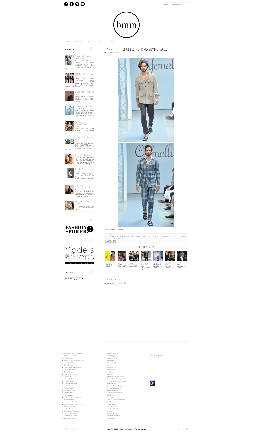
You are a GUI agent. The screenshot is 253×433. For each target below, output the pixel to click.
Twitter (77, 4)
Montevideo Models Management (166, 236)
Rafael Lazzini (111, 383)
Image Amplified (69, 399)
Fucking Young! (69, 388)
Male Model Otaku (70, 418)
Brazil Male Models (126, 429)
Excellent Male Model (70, 383)
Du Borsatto (68, 376)
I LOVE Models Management (73, 397)
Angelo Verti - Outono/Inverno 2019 (82, 187)
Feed (66, 4)
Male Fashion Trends (70, 416)
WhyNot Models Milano (114, 416)
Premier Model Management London (118, 379)
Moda (90, 41)
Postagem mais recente (106, 343)
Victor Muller (117, 238)
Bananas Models (69, 363)
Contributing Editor (70, 369)
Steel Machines (111, 395)
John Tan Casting (69, 406)
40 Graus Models (123, 236)
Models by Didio (112, 367)
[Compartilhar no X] (111, 241)
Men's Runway (111, 363)
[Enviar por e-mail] (106, 241)
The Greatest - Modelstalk (84, 107)
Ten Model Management (114, 402)
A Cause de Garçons (70, 356)
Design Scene (68, 372)
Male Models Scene (113, 353)
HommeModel (68, 392)
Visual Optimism (112, 413)
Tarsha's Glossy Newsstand (116, 399)
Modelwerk (110, 372)
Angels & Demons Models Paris (74, 360)
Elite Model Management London (74, 379)
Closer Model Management (72, 367)
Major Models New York (71, 411)
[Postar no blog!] (109, 241)
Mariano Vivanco (112, 358)
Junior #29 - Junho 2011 (83, 155)
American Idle (68, 358)
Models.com (111, 369)
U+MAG (109, 411)
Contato (112, 41)
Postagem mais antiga (186, 343)
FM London (67, 386)
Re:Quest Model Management (116, 386)
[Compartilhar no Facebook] (114, 241)
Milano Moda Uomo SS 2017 (141, 236)
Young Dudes (111, 418)
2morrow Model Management (73, 353)
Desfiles (100, 41)
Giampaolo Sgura (69, 390)
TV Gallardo (110, 397)
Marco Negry (111, 356)
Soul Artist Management (114, 392)
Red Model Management (114, 388)
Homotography (68, 395)
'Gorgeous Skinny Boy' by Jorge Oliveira (83, 57)
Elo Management (69, 381)
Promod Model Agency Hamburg (117, 381)
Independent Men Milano (71, 402)
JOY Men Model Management (73, 404)
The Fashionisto (112, 406)
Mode (108, 365)
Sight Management (113, 390)
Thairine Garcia (112, 404)
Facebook (71, 4)
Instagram (83, 4)
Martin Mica (110, 360)
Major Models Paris (70, 413)
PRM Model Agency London (115, 376)
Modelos (79, 41)
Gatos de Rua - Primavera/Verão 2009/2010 (80, 124)
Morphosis (110, 374)
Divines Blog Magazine (71, 374)
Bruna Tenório (68, 365)
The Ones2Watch (112, 409)
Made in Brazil (68, 409)
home (68, 41)
